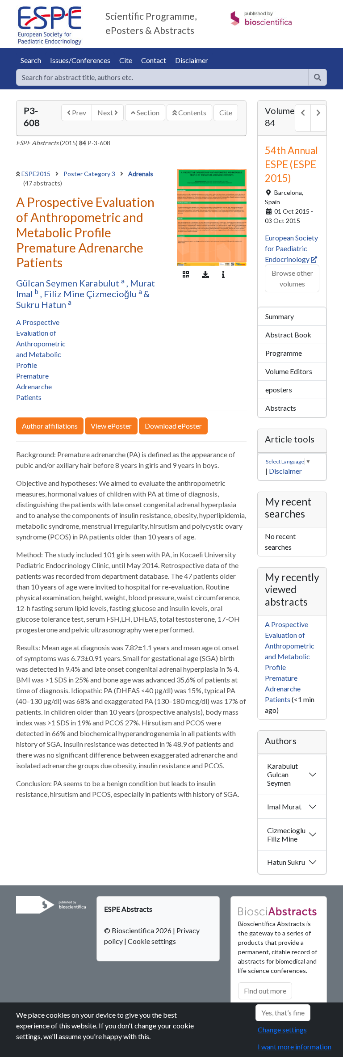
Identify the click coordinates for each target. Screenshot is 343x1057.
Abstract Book (288, 334)
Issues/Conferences (80, 60)
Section (147, 112)
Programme (283, 353)
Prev (78, 112)
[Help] (317, 77)
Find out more (265, 990)
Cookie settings (152, 941)
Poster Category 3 (90, 173)
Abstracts (280, 408)
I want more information (294, 1046)
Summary (279, 316)
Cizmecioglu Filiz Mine (286, 834)
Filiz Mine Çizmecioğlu (91, 293)
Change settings (282, 1029)
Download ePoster (173, 425)
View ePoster (111, 425)
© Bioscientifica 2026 (138, 930)
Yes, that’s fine (283, 1012)
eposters (278, 389)
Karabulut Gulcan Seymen (282, 774)
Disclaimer (191, 60)
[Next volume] (318, 118)
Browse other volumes (292, 278)
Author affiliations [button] (50, 425)
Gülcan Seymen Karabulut (68, 283)
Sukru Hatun (42, 304)
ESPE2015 (36, 173)
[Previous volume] (303, 118)
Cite (125, 60)
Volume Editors (288, 371)
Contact (153, 60)
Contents (191, 112)
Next (105, 112)
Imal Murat (284, 806)
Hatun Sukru (286, 862)
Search (31, 60)
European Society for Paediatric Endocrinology (291, 248)
